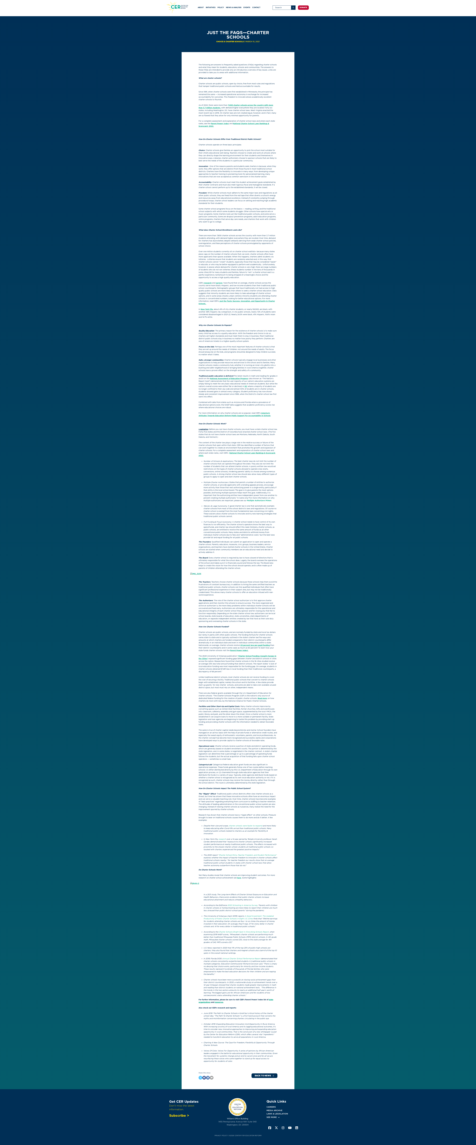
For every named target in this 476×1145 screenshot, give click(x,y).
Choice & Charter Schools (230, 42)
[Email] (211, 1078)
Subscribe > (179, 1115)
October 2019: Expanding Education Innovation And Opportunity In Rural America (239, 1024)
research (208, 283)
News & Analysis (233, 7)
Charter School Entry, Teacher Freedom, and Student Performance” (248, 855)
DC (246, 386)
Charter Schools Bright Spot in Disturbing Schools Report (244, 932)
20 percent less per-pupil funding (255, 645)
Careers (271, 1107)
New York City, (207, 309)
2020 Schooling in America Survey (242, 905)
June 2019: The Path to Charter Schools (221, 1013)
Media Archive (274, 1110)
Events (246, 7)
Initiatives (210, 7)
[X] (200, 1078)
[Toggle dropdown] (279, 1117)
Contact (256, 7)
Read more (262, 698)
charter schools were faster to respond (245, 826)
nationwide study (243, 982)
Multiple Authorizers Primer (259, 500)
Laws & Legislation (277, 1114)
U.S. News (208, 948)
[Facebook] (204, 1078)
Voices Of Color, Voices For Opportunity (221, 1051)
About (201, 7)
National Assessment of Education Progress (229, 379)
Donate (303, 7)
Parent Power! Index (220, 124)
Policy (221, 7)
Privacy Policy (221, 1135)
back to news (263, 1075)
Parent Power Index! (239, 650)
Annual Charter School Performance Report (241, 959)
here (239, 878)
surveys (219, 283)
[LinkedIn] (208, 1078)
